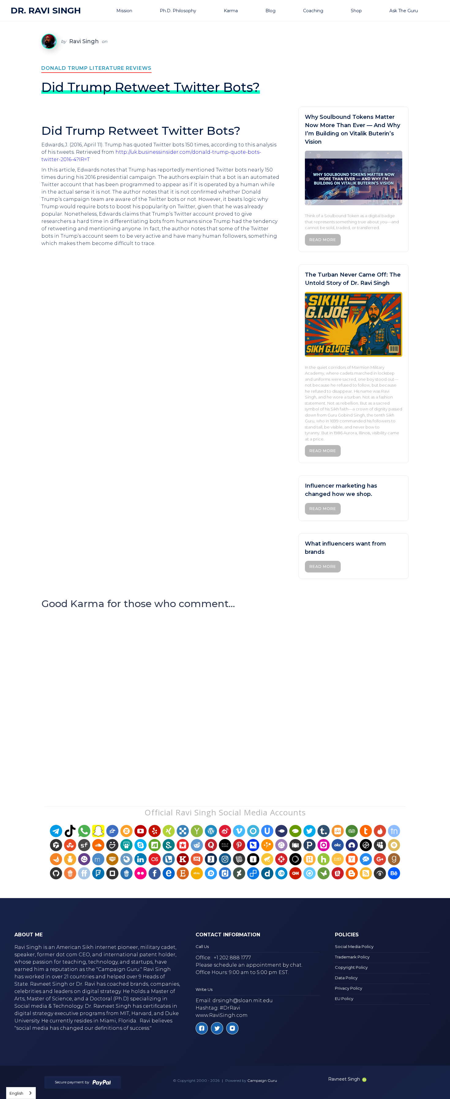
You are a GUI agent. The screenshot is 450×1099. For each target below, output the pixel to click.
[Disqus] (225, 695)
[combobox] (21, 1093)
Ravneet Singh (344, 1079)
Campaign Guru (262, 1080)
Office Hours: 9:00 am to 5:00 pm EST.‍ (242, 972)
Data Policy (346, 977)
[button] (132, 11)
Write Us (204, 989)
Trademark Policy (352, 956)
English (16, 1093)
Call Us (202, 946)
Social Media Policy (354, 946)
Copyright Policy (351, 967)
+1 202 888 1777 (232, 958)
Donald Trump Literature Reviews (96, 68)
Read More (322, 239)
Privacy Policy (348, 988)
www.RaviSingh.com (222, 1015)
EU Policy (344, 998)
